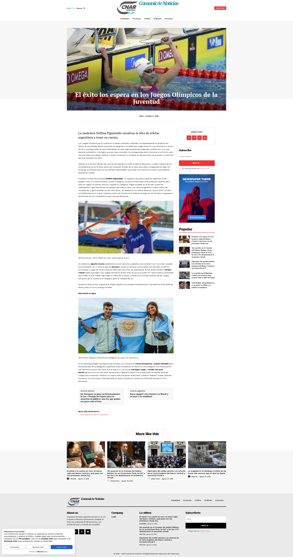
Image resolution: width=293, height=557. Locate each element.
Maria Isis (73, 479)
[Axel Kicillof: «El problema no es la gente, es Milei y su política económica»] (184, 285)
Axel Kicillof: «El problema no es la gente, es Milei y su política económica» (203, 285)
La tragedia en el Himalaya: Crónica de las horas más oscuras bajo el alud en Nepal (203, 275)
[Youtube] (88, 531)
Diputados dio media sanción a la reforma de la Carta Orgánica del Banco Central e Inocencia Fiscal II (203, 264)
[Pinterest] (199, 137)
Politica (142, 534)
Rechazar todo (38, 547)
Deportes (146, 87)
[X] (194, 137)
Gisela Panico (115, 481)
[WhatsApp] (204, 137)
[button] (81, 8)
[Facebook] (189, 137)
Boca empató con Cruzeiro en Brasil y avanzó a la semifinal (149, 395)
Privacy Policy (205, 168)
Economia (142, 524)
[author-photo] (68, 478)
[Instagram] (75, 531)
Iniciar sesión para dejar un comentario (93, 414)
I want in (195, 163)
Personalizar (14, 547)
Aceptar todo (61, 547)
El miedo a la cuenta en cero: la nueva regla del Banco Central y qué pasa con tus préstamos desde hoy (203, 240)
